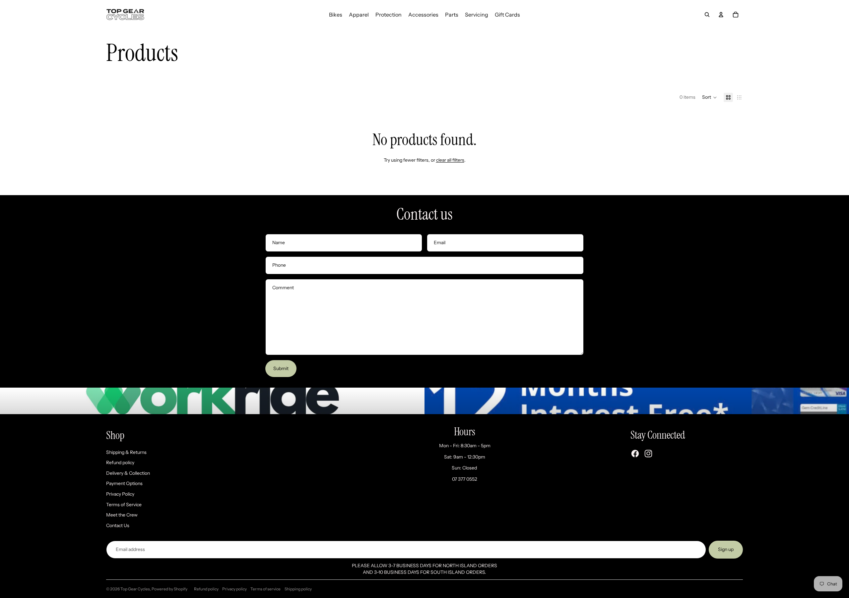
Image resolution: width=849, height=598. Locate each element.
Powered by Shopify (169, 588)
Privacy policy (234, 588)
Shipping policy (298, 588)
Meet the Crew (122, 515)
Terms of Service (124, 505)
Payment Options (124, 483)
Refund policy (120, 462)
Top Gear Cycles (135, 588)
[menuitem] (335, 14)
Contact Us (117, 525)
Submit (281, 368)
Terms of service (265, 588)
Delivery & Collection (128, 473)
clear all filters (450, 160)
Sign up (726, 549)
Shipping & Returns (126, 452)
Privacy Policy (120, 494)
